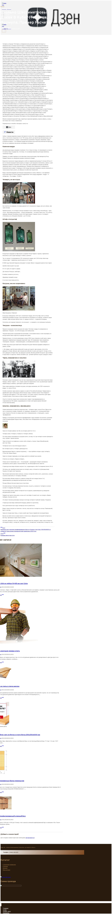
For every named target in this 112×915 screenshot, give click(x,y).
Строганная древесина (9, 864)
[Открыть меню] (4, 30)
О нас (7, 14)
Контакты (9, 18)
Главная (8, 12)
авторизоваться (30, 837)
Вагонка (5, 868)
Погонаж (5, 866)
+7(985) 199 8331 (13, 852)
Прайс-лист (9, 16)
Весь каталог (6, 870)
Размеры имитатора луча (8, 534)
